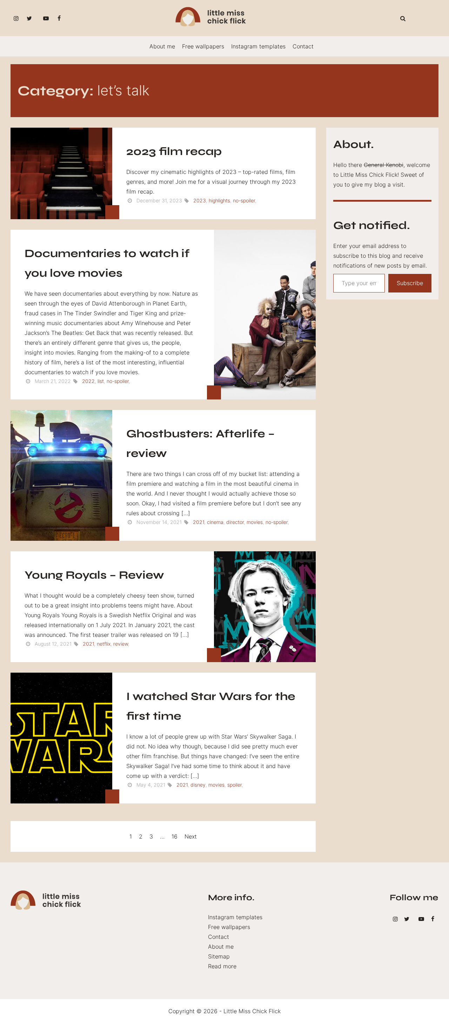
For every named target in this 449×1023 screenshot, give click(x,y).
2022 (88, 381)
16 (174, 836)
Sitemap (219, 956)
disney (198, 785)
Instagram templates (258, 46)
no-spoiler (244, 200)
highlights (219, 200)
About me (162, 46)
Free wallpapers (203, 46)
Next (191, 836)
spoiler (234, 785)
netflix (103, 644)
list (101, 381)
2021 (198, 522)
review (120, 644)
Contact (303, 46)
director (235, 522)
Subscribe (410, 283)
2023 (199, 200)
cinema (215, 522)
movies (255, 522)
